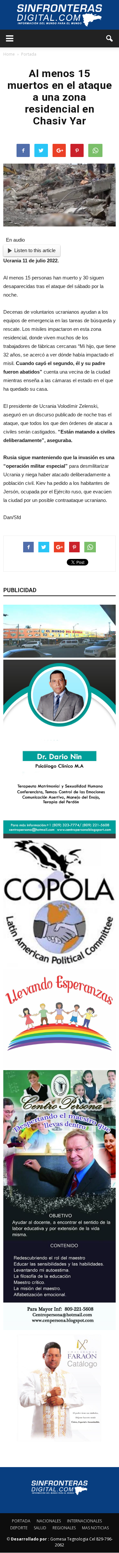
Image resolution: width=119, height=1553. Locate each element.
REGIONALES (64, 1528)
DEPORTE (18, 1528)
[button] (109, 38)
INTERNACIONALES (84, 1521)
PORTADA (21, 1521)
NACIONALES (49, 1521)
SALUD (40, 1528)
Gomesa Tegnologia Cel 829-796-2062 (62, 1542)
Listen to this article (35, 250)
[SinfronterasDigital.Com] (59, 15)
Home (9, 54)
